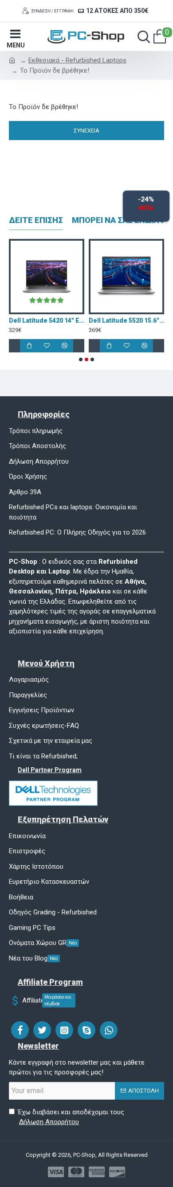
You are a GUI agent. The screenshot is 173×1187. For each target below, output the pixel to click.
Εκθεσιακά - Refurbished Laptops (77, 60)
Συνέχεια (86, 130)
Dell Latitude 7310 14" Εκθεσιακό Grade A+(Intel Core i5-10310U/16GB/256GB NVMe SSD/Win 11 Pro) (114, 320)
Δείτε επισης (36, 220)
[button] (81, 359)
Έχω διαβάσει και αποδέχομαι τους (71, 1117)
